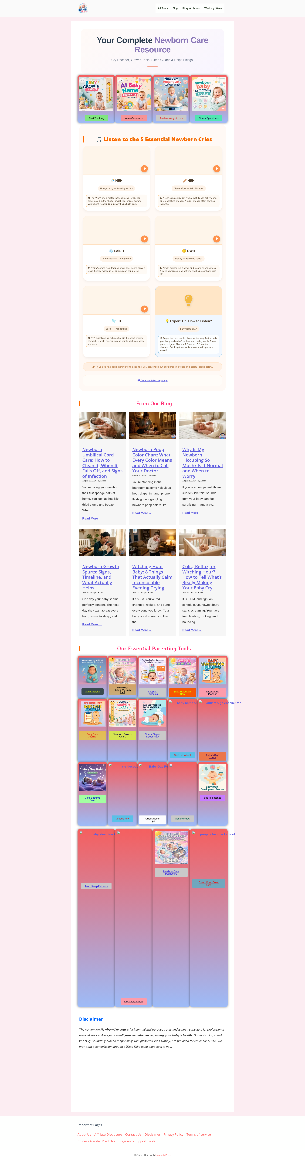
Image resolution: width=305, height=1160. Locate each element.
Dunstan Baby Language (154, 380)
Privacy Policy (173, 1134)
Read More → (92, 518)
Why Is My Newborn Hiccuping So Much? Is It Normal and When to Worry (202, 462)
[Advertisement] (153, 1080)
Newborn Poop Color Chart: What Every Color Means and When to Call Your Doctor (152, 460)
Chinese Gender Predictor (96, 1141)
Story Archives (191, 8)
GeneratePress (163, 1154)
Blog (175, 8)
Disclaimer (152, 1134)
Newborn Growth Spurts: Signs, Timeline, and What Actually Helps (100, 577)
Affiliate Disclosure (108, 1134)
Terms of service (198, 1134)
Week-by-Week (213, 8)
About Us (84, 1134)
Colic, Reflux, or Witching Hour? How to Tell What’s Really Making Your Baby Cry (202, 577)
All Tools (163, 8)
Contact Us (133, 1134)
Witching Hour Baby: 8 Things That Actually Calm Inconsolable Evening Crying (152, 577)
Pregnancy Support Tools (137, 1141)
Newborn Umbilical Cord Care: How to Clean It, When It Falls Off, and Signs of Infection (102, 462)
